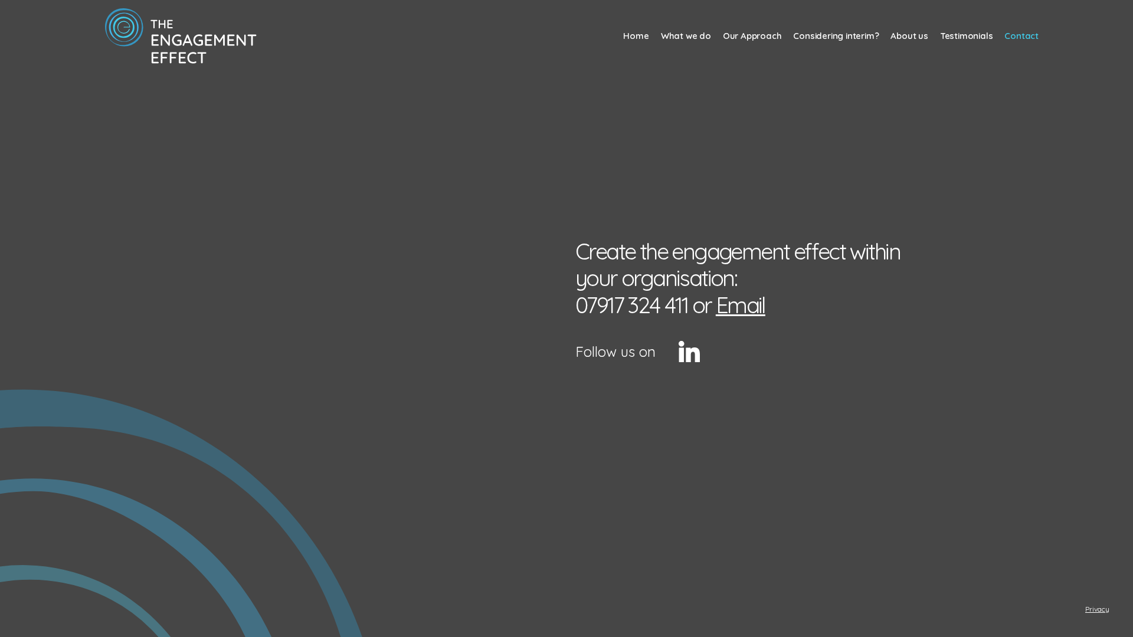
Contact (1021, 35)
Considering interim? (836, 35)
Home (636, 35)
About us (909, 35)
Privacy (1097, 609)
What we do (686, 35)
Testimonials (966, 35)
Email (740, 305)
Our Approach (752, 35)
